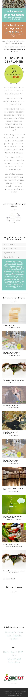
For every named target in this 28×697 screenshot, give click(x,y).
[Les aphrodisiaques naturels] (14, 394)
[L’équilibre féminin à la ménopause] (14, 420)
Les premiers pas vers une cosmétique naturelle (11, 353)
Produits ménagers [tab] (9, 244)
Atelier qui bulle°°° (9, 325)
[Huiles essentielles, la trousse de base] (14, 476)
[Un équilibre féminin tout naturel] (14, 368)
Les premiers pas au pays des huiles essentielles (12, 517)
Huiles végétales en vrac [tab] (11, 257)
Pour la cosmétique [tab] (10, 248)
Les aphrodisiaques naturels (12, 405)
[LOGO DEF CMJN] (14, 74)
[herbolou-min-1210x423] (14, 4)
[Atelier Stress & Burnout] (14, 532)
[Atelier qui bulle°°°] (14, 314)
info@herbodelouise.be (11, 695)
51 (9, 578)
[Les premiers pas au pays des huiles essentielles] (14, 504)
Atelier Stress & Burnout (11, 544)
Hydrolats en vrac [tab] (9, 253)
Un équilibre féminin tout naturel (13, 380)
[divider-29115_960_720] (14, 592)
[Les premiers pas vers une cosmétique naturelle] (14, 340)
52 (11, 578)
